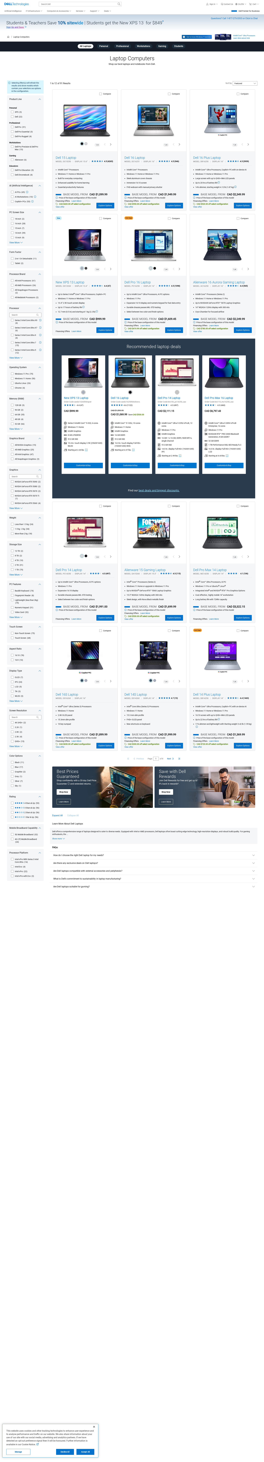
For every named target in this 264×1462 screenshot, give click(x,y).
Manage (18, 1452)
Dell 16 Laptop (134, 158)
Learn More (64, 802)
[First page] (128, 758)
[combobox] (80, 4)
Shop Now (63, 792)
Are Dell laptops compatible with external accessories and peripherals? (87, 871)
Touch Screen (16, 626)
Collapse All (73, 815)
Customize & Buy (83, 465)
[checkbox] (16, 112)
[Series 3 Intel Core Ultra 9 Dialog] (40, 335)
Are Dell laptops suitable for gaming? (71, 886)
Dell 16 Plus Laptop (207, 158)
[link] (227, 4)
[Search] (37, 315)
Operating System (18, 367)
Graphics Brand (16, 438)
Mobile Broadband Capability (23, 828)
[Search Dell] (119, 4)
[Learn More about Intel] (223, 36)
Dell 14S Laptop (135, 694)
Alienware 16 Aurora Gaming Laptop (219, 282)
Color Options (16, 756)
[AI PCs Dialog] (27, 192)
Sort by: (229, 83)
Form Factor (15, 252)
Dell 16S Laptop (67, 694)
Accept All (85, 1452)
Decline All (65, 1452)
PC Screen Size (16, 212)
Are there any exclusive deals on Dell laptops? (75, 863)
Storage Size (15, 544)
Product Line (15, 99)
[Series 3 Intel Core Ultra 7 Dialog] (40, 342)
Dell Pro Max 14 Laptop (210, 570)
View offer (60, 207)
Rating (12, 796)
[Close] (94, 1427)
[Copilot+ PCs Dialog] (32, 201)
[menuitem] (34, 11)
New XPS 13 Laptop (70, 282)
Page (150, 759)
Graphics (13, 470)
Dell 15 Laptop (66, 158)
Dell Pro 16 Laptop (137, 282)
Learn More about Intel (241, 38)
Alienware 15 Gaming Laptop (145, 570)
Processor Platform (18, 852)
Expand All (57, 815)
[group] (83, 414)
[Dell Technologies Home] (16, 4)
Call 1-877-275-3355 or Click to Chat (234, 18)
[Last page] (179, 758)
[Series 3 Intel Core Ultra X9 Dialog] (40, 320)
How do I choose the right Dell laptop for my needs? (78, 855)
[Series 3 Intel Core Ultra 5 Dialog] (40, 350)
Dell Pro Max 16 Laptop (219, 398)
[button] (212, 4)
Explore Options (105, 205)
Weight (12, 517)
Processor (14, 308)
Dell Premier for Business (249, 11)
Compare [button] (107, 94)
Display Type (15, 670)
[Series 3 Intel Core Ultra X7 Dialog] (40, 327)
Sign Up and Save (15, 27)
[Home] (8, 37)
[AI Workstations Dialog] (35, 197)
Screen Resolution (18, 710)
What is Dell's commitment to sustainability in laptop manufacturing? (87, 878)
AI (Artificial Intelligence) (21, 185)
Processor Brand (17, 274)
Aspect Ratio (15, 648)
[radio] (82, 143)
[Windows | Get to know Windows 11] (197, 37)
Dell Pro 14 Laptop (169, 398)
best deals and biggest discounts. (159, 490)
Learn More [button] (76, 201)
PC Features (15, 584)
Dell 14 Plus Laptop (207, 694)
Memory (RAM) (16, 398)
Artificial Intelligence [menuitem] (12, 11)
